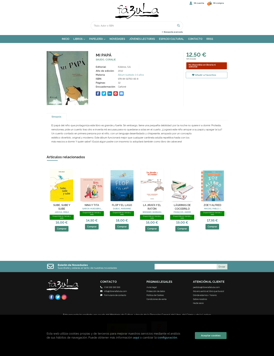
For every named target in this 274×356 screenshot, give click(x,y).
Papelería (96, 38)
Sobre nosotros (200, 299)
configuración (167, 337)
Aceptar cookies (211, 335)
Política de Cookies (155, 295)
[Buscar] (178, 25)
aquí (136, 337)
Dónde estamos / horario (205, 295)
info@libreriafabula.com (115, 291)
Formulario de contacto (115, 295)
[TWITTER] (57, 297)
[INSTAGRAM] (64, 297)
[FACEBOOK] (51, 297)
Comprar (61, 228)
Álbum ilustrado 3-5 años (131, 75)
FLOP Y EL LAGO (122, 205)
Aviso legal (152, 287)
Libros (78, 38)
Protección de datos (156, 291)
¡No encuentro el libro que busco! (208, 291)
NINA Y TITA (92, 205)
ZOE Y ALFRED (212, 205)
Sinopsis (56, 116)
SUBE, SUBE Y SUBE (61, 207)
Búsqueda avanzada (173, 32)
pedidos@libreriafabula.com (206, 287)
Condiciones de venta (156, 299)
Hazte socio (198, 303)
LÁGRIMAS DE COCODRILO (182, 207)
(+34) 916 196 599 (112, 287)
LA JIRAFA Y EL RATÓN (152, 207)
